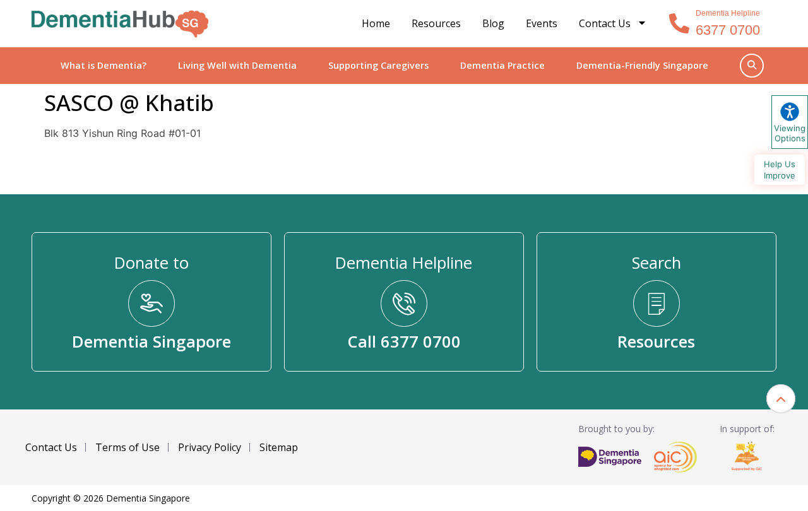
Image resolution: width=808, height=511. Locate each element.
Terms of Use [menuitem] (127, 447)
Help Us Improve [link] (779, 169)
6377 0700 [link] (728, 30)
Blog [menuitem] (493, 23)
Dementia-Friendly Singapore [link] (642, 65)
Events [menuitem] (541, 23)
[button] (780, 398)
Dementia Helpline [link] (728, 13)
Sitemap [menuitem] (278, 447)
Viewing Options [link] (789, 133)
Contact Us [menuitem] (605, 23)
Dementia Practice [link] (502, 65)
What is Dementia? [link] (103, 65)
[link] (120, 24)
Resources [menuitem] (436, 23)
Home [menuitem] (376, 23)
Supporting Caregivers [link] (378, 65)
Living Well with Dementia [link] (237, 65)
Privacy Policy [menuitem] (209, 447)
